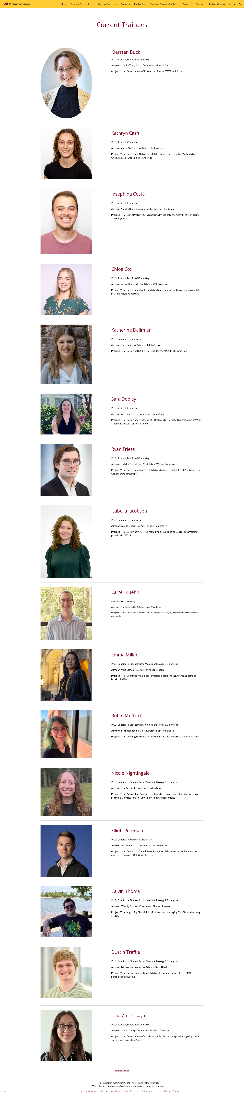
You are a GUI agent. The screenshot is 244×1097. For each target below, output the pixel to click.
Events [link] (186, 4)
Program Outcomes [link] (107, 4)
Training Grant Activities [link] (221, 4)
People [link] (124, 4)
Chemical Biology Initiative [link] (163, 4)
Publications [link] (140, 4)
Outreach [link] (200, 4)
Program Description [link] (81, 4)
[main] (122, 24)
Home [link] (64, 4)
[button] (240, 4)
